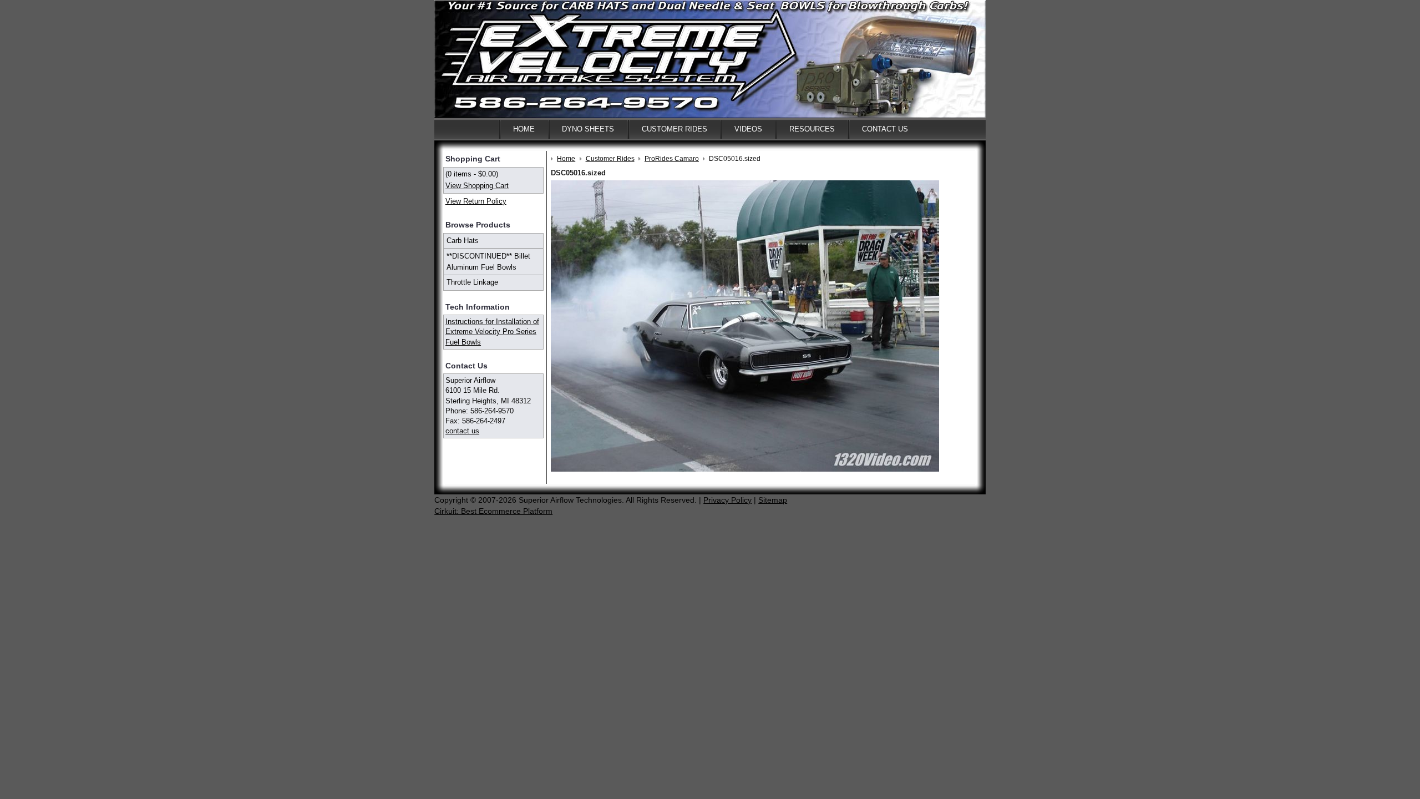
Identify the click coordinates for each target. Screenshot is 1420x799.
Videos (748, 129)
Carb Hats (463, 240)
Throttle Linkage (472, 282)
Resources (812, 129)
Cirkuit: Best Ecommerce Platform (493, 511)
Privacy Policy (727, 499)
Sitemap (772, 499)
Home (524, 129)
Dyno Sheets (588, 129)
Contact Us (885, 129)
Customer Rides (674, 129)
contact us (462, 431)
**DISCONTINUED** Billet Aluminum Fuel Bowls (488, 261)
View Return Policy (475, 201)
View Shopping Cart (477, 185)
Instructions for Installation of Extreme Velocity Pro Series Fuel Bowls (492, 331)
